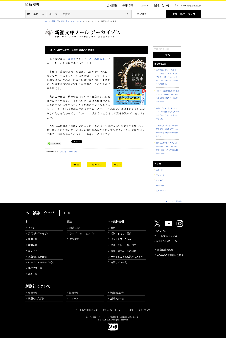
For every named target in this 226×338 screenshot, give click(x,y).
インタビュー (161, 180)
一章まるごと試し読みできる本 (127, 256)
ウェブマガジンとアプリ (82, 233)
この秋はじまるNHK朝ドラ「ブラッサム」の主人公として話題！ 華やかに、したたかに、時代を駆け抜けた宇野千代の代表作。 (167, 77)
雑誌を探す (75, 227)
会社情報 (112, 5)
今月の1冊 (160, 185)
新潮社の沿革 (117, 292)
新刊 (113, 227)
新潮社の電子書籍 (37, 256)
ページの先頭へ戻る (175, 201)
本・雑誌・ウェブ (185, 14)
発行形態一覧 (35, 268)
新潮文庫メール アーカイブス (72, 21)
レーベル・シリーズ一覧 (41, 262)
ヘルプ (130, 310)
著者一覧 (32, 274)
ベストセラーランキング (123, 239)
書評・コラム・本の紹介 (123, 250)
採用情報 (127, 5)
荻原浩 (72, 59)
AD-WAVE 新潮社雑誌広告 (189, 5)
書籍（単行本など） (38, 233)
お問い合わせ (161, 5)
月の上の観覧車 (96, 59)
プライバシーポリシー (112, 310)
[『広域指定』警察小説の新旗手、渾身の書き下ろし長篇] (76, 164)
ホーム (47, 21)
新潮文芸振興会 (165, 249)
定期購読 (74, 239)
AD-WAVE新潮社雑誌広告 (170, 255)
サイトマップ (144, 310)
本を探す (32, 227)
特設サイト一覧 (119, 262)
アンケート (160, 175)
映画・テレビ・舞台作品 (123, 245)
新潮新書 (32, 245)
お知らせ (63, 152)
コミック (32, 250)
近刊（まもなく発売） (122, 233)
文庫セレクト (73, 152)
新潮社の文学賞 (36, 298)
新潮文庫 (55, 21)
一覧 (67, 213)
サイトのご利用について (87, 310)
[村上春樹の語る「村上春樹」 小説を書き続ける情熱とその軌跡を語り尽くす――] (117, 164)
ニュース (143, 5)
